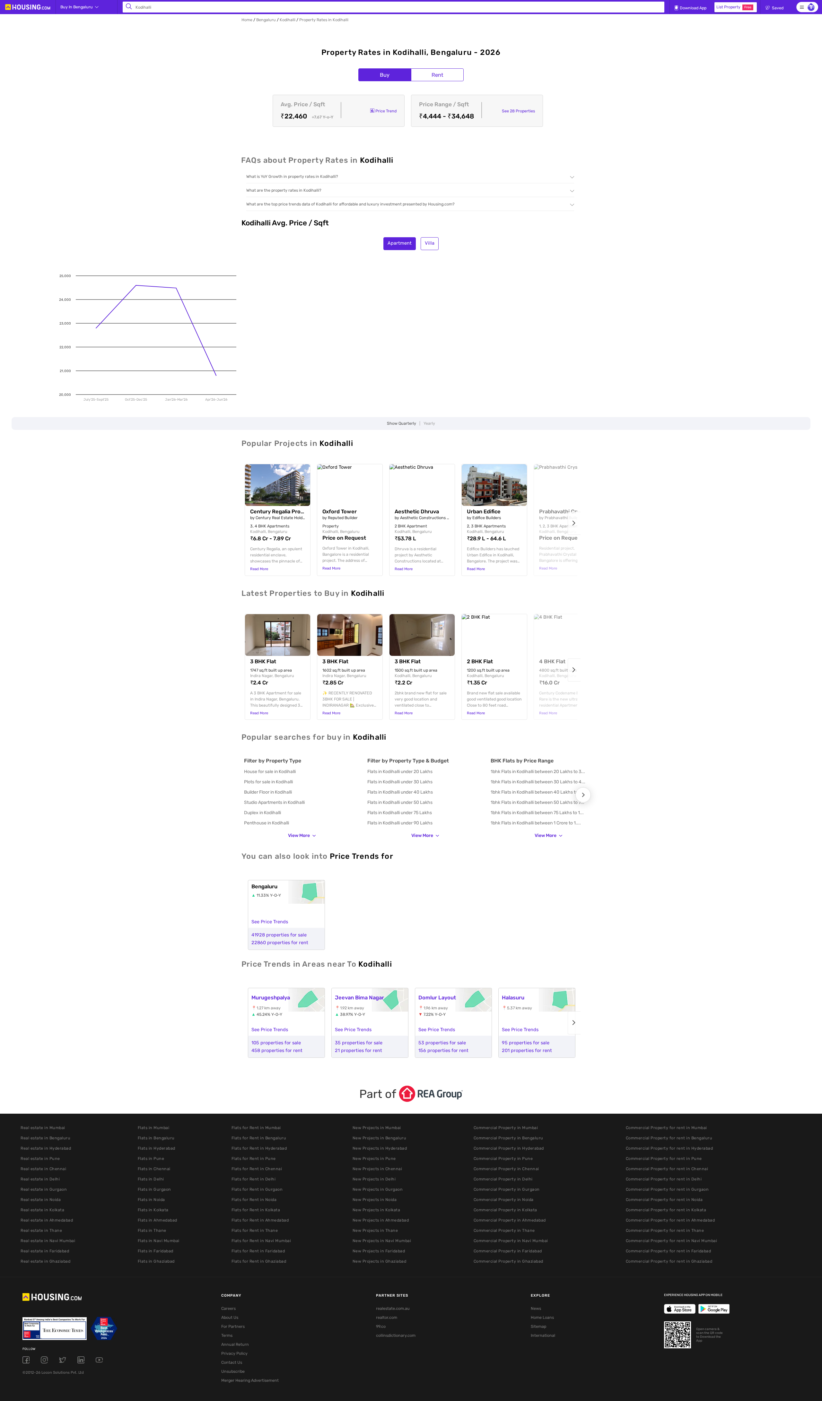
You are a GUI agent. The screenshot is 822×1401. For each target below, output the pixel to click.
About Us (229, 1317)
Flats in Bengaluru (156, 1138)
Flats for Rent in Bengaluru (259, 1138)
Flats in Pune (151, 1158)
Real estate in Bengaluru (45, 1138)
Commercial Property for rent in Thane (665, 1230)
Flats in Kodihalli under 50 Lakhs (400, 802)
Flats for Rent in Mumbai (256, 1127)
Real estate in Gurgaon (44, 1189)
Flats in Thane (152, 1230)
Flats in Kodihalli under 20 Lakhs (400, 771)
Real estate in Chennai (43, 1168)
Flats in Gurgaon (154, 1189)
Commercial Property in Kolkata (505, 1209)
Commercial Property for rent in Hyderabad (669, 1148)
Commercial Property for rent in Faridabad (668, 1251)
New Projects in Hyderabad (380, 1148)
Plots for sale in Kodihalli (268, 782)
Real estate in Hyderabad (46, 1148)
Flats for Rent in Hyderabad (259, 1148)
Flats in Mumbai (154, 1127)
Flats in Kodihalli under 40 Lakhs (400, 792)
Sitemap (538, 1326)
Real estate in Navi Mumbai (48, 1240)
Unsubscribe (233, 1371)
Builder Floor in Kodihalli (268, 792)
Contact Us (231, 1362)
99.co (381, 1326)
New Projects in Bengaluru (380, 1138)
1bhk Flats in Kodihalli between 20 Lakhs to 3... (538, 771)
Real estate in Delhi (40, 1179)
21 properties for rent (358, 1050)
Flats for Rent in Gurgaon (257, 1189)
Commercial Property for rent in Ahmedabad (670, 1220)
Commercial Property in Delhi (503, 1179)
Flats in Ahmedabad (157, 1220)
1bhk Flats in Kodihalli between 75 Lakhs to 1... (537, 812)
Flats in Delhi (151, 1179)
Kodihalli (287, 19)
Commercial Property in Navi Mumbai (511, 1240)
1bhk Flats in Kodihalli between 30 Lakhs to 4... (538, 782)
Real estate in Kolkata (42, 1209)
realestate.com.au (393, 1308)
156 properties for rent (443, 1050)
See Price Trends (269, 922)
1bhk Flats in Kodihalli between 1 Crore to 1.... (536, 823)
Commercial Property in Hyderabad (509, 1148)
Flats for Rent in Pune (254, 1158)
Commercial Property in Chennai (506, 1168)
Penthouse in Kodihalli (266, 823)
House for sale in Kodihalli (270, 771)
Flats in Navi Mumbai (158, 1240)
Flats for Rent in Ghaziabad (259, 1261)
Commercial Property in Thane (504, 1230)
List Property (733, 6)
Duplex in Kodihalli (262, 812)
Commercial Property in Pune (503, 1158)
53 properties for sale (442, 1043)
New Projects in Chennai (377, 1168)
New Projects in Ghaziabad (380, 1261)
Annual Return (235, 1344)
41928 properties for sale (279, 935)
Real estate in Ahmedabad (47, 1220)
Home (246, 19)
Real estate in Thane (41, 1230)
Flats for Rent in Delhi (254, 1179)
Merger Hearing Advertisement (250, 1380)
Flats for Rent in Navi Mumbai (261, 1240)
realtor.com (386, 1317)
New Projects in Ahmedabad (381, 1220)
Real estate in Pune (40, 1158)
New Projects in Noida (375, 1199)
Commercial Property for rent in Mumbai (666, 1127)
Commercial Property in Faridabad (508, 1251)
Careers (228, 1308)
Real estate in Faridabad (45, 1251)
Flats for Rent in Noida (254, 1199)
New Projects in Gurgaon (378, 1189)
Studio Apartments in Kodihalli (274, 802)
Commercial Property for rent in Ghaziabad (669, 1261)
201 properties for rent (527, 1050)
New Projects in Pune (374, 1158)
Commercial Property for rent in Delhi (664, 1179)
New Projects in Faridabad (379, 1251)
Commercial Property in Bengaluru (508, 1138)
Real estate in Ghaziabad (45, 1261)
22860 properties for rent (279, 942)
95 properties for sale (525, 1043)
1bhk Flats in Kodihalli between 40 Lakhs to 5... (538, 792)
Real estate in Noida (41, 1199)
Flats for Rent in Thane (255, 1230)
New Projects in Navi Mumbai (382, 1240)
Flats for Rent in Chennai (257, 1168)
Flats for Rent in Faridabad (258, 1251)
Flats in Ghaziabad (156, 1261)
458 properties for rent (276, 1050)
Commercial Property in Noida (504, 1199)
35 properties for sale (358, 1043)
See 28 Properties (518, 111)
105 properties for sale (276, 1043)
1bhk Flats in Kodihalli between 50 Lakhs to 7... (537, 802)
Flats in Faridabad (155, 1251)
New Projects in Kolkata (376, 1209)
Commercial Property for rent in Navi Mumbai (671, 1240)
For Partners (233, 1326)
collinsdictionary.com (395, 1335)
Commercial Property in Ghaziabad (508, 1261)
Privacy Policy (234, 1353)
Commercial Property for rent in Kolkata (666, 1209)
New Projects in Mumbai (377, 1127)
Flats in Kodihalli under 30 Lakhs (400, 782)
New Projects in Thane (375, 1230)
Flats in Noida (151, 1199)
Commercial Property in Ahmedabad (510, 1220)
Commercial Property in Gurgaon (507, 1189)
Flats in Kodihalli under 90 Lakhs (400, 823)
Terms (226, 1335)
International (543, 1335)
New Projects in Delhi (374, 1179)
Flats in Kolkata (153, 1209)
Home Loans (542, 1317)
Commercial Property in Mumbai (506, 1127)
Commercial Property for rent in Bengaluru (669, 1138)
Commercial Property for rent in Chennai (667, 1168)
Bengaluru (266, 19)
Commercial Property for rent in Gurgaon (667, 1189)
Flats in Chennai (154, 1168)
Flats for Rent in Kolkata (256, 1209)
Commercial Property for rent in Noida (664, 1199)
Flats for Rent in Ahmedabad (260, 1220)
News (536, 1308)
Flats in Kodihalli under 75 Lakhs (399, 812)
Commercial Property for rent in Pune (664, 1158)
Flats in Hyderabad (156, 1148)
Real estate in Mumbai (43, 1127)
